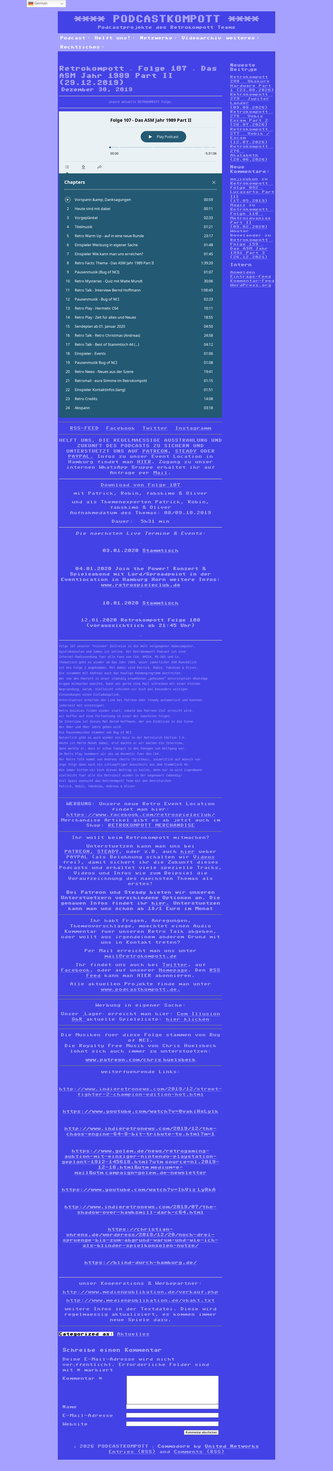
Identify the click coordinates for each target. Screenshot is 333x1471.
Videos (204, 857)
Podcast (72, 38)
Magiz (238, 205)
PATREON (155, 451)
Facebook (120, 428)
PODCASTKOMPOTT (166, 18)
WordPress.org (250, 285)
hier (187, 851)
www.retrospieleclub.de (140, 585)
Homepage (173, 970)
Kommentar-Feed (252, 280)
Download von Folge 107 (140, 485)
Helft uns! (112, 38)
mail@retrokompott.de (140, 956)
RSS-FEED (84, 428)
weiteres (240, 38)
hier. (160, 903)
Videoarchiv (201, 38)
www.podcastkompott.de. (140, 989)
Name (69, 1407)
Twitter (155, 428)
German (40, 3)
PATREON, (78, 851)
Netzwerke (156, 38)
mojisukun (244, 179)
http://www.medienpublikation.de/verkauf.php (140, 1292)
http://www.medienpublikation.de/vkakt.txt (140, 1300)
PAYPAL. (80, 456)
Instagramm (193, 428)
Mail (160, 472)
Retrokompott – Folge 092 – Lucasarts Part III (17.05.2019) (252, 191)
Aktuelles (133, 1334)
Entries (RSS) (132, 1452)
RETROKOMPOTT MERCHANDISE (151, 825)
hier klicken (187, 1019)
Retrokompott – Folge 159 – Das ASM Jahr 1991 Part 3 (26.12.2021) (251, 248)
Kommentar (82, 1378)
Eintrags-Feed (250, 276)
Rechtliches (80, 47)
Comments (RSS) (199, 1452)
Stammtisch (160, 550)
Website (75, 1424)
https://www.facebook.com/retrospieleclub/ (140, 814)
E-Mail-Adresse (87, 1415)
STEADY (186, 451)
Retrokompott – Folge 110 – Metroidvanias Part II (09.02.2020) (251, 218)
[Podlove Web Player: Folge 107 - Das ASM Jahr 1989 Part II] (140, 264)
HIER (144, 462)
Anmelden (242, 272)
